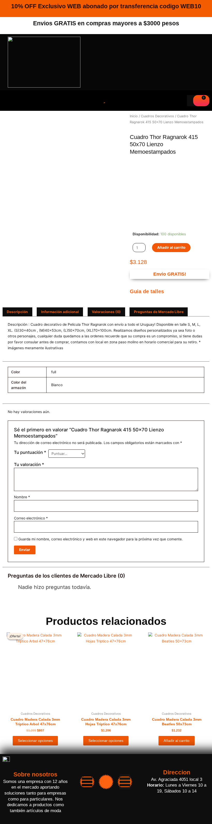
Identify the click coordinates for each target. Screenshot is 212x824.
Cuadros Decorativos (157, 116)
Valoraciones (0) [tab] (106, 312)
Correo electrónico (31, 518)
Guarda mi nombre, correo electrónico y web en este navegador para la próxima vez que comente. (100, 539)
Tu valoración (29, 464)
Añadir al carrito (171, 247)
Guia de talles (147, 291)
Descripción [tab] (17, 312)
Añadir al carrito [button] (177, 741)
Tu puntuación (30, 452)
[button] (12, 100)
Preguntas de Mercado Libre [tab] (159, 312)
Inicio (134, 116)
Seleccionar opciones (35, 741)
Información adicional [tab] (60, 312)
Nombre (22, 497)
